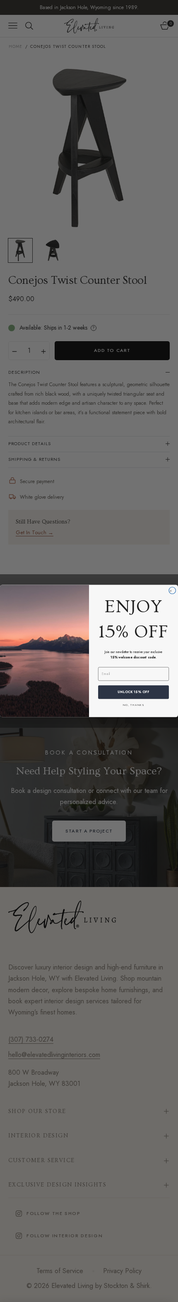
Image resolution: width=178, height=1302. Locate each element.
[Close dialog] (172, 590)
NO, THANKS (133, 704)
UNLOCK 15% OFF (133, 692)
